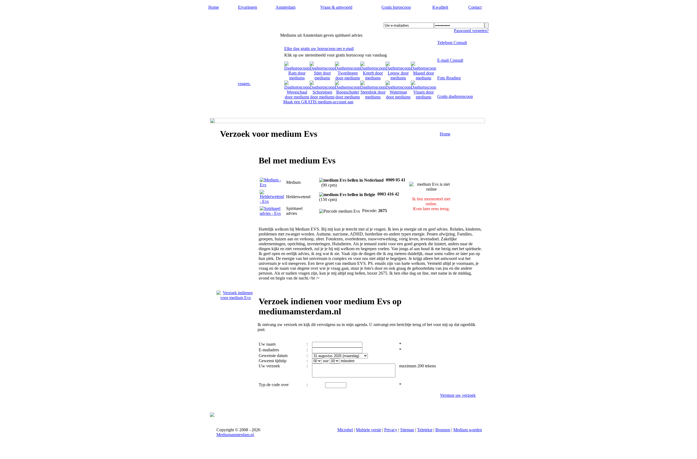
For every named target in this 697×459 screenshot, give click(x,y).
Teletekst (424, 429)
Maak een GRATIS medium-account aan (318, 102)
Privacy (390, 429)
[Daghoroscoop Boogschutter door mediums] (347, 97)
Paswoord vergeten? (471, 30)
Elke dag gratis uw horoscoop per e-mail (319, 48)
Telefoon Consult (452, 42)
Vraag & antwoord (336, 7)
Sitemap (407, 429)
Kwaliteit (440, 7)
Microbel (345, 429)
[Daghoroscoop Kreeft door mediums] (373, 78)
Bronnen (442, 429)
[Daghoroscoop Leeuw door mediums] (398, 78)
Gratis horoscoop (396, 7)
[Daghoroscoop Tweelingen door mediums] (347, 78)
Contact (475, 7)
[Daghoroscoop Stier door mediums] (322, 78)
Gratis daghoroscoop (455, 96)
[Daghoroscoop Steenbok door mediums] (373, 97)
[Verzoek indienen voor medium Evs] (235, 297)
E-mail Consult (450, 60)
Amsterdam (285, 7)
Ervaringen (247, 7)
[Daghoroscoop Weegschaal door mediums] (297, 97)
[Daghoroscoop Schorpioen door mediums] (322, 97)
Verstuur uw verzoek (458, 395)
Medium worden (467, 429)
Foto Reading (449, 78)
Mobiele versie (368, 429)
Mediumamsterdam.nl (240, 19)
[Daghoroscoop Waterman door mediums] (398, 97)
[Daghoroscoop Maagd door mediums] (423, 78)
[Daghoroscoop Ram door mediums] (297, 78)
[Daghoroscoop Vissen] (423, 97)
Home (213, 7)
